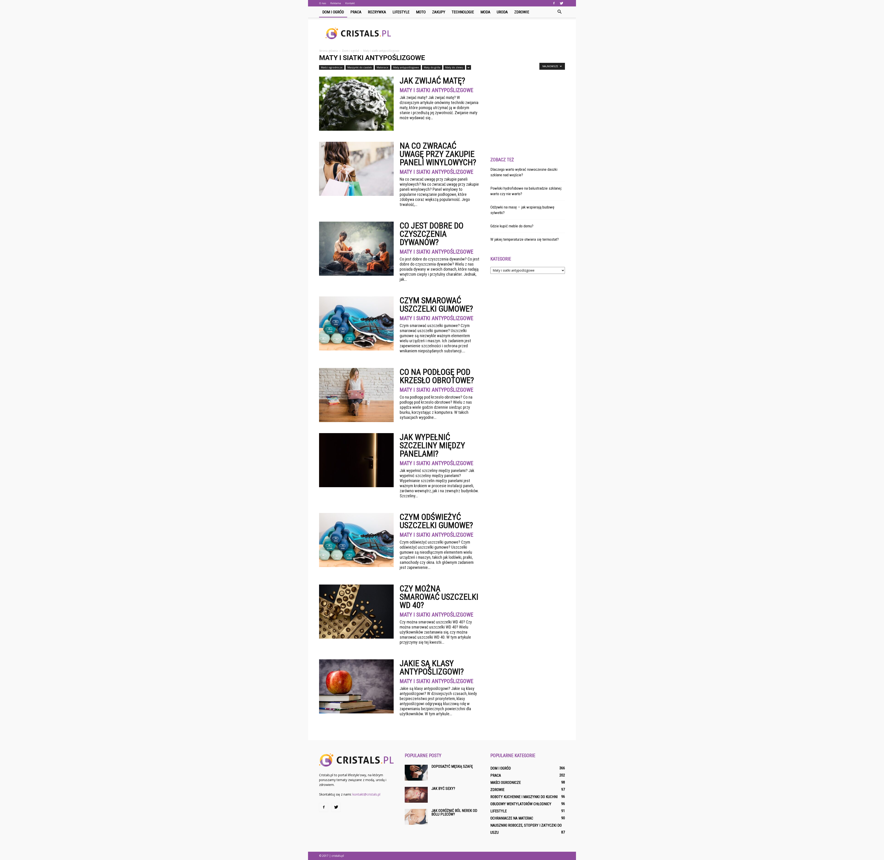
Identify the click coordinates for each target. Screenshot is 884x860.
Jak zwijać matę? (432, 81)
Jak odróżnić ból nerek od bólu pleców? (454, 812)
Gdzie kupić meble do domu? (511, 226)
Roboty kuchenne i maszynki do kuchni (524, 797)
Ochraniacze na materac (511, 818)
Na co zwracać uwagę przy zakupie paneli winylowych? (438, 154)
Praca (355, 12)
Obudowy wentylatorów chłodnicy (520, 804)
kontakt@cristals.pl (366, 794)
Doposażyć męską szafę (452, 766)
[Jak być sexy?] (416, 795)
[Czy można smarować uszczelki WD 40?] (356, 612)
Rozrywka (377, 12)
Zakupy (438, 12)
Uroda (502, 12)
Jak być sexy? (443, 788)
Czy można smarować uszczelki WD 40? (439, 597)
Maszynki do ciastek (359, 67)
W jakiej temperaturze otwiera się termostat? (524, 239)
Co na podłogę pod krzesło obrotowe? (437, 376)
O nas (322, 3)
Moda (485, 12)
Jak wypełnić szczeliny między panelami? (432, 445)
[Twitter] (561, 3)
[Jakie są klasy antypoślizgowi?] (356, 686)
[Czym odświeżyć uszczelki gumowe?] (356, 540)
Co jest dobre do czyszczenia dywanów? (431, 234)
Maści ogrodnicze (332, 67)
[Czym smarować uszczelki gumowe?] (356, 323)
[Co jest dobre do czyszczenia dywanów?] (356, 249)
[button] (559, 11)
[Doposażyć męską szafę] (416, 773)
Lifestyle (401, 12)
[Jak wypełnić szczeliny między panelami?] (356, 460)
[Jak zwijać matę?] (356, 104)
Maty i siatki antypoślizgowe (436, 90)
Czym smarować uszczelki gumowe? (436, 305)
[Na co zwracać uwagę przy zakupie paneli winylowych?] (356, 169)
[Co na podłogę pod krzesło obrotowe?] (356, 395)
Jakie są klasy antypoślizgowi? (432, 668)
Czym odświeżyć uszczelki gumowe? (436, 521)
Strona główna (328, 51)
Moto (421, 12)
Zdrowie (521, 12)
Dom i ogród (333, 12)
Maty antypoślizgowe (406, 67)
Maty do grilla (432, 67)
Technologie (463, 12)
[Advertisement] (481, 33)
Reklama (335, 3)
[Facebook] (553, 3)
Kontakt (350, 3)
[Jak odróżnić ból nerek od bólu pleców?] (416, 817)
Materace (382, 67)
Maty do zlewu (454, 67)
